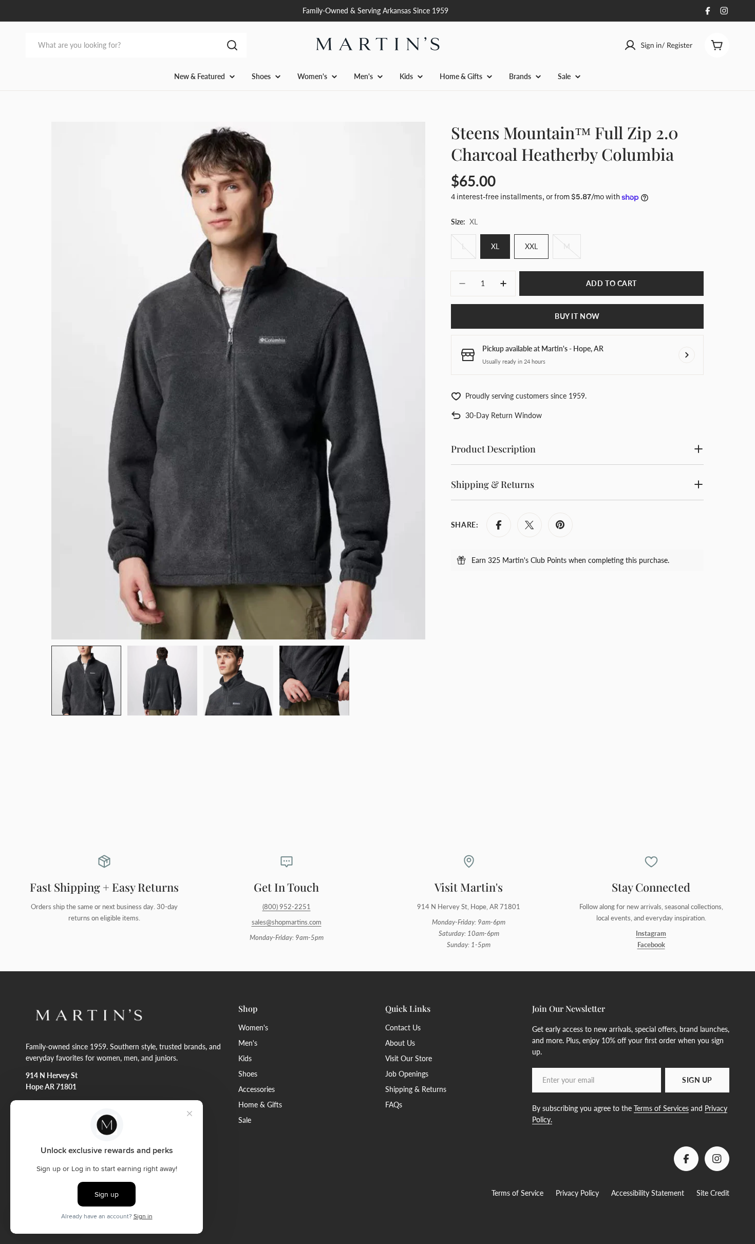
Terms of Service (517, 1193)
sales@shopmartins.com (287, 922)
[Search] (232, 45)
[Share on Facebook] (498, 525)
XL (495, 246)
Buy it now (577, 316)
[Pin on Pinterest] (560, 525)
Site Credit (712, 1193)
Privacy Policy (577, 1193)
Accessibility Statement (647, 1193)
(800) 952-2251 (286, 907)
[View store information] (686, 355)
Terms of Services (661, 1108)
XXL (531, 246)
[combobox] (136, 45)
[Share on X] (529, 525)
